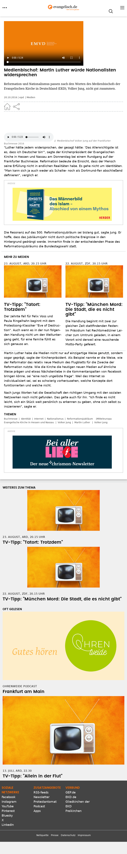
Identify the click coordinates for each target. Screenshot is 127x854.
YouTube (8, 806)
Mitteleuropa (104, 418)
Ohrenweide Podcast (20, 686)
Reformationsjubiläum (80, 418)
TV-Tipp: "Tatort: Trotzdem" (33, 542)
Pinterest (8, 811)
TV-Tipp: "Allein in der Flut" (32, 776)
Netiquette (42, 835)
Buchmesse (11, 418)
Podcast (39, 806)
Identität (26, 418)
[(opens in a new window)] (62, 204)
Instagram (9, 801)
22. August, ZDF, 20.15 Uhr (86, 263)
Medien (31, 97)
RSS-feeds (41, 792)
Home (7, 106)
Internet (38, 418)
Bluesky (7, 815)
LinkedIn (8, 824)
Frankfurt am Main (23, 692)
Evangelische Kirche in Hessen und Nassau (29, 422)
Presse (55, 835)
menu (5, 8)
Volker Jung (64, 422)
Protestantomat (45, 801)
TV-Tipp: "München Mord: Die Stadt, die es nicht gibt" (94, 309)
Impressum (84, 835)
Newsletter (41, 797)
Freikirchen (73, 811)
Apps (37, 811)
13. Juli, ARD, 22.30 (17, 770)
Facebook (8, 797)
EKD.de (70, 797)
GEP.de (70, 792)
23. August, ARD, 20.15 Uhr (25, 263)
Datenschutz (68, 835)
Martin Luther (82, 422)
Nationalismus (55, 418)
